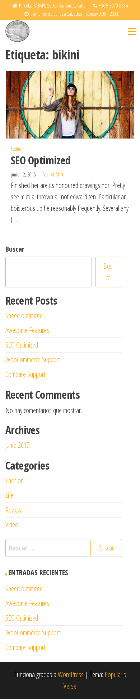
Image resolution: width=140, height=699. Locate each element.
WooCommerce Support (32, 359)
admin (57, 174)
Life (9, 495)
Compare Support (25, 374)
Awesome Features (27, 330)
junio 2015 (17, 445)
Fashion (17, 148)
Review (13, 510)
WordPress (71, 674)
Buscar (14, 249)
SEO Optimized (40, 160)
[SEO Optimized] (70, 104)
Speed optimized (24, 315)
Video (11, 524)
